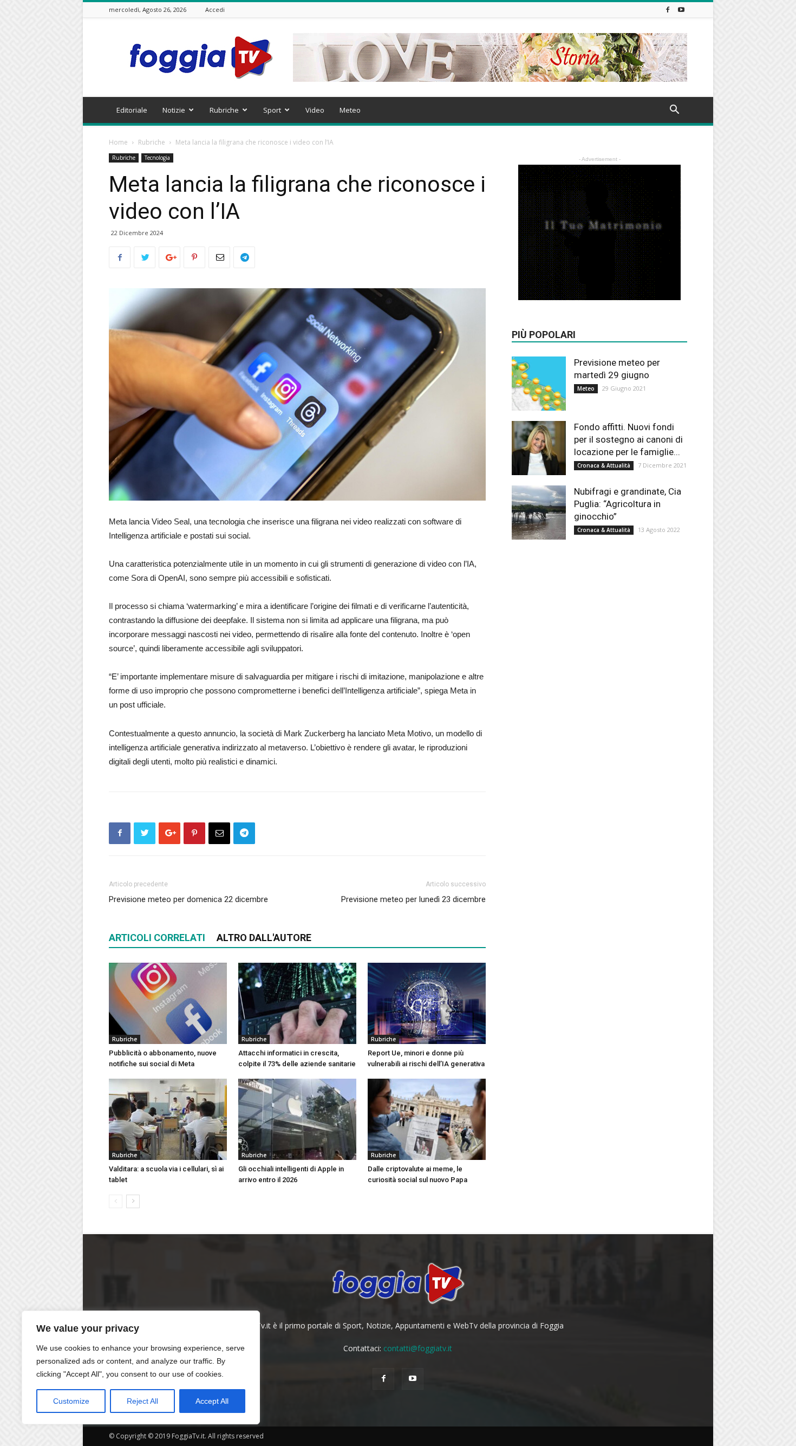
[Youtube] (681, 9)
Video (314, 110)
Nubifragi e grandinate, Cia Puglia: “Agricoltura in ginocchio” (627, 504)
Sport (272, 110)
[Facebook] (668, 9)
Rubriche (224, 110)
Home (118, 142)
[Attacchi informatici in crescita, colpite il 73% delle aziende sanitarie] (297, 1003)
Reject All (142, 1401)
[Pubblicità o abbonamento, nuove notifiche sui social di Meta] (168, 1003)
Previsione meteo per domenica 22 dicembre (188, 899)
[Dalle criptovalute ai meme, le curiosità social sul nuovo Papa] (427, 1119)
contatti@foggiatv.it (417, 1348)
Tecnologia (157, 157)
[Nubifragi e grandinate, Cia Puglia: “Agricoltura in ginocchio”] (539, 512)
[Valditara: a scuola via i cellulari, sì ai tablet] (168, 1119)
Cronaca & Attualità (603, 465)
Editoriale (131, 110)
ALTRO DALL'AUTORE (264, 937)
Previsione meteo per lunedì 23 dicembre (413, 899)
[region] (141, 1367)
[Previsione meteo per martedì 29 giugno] (539, 383)
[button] (674, 111)
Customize (71, 1401)
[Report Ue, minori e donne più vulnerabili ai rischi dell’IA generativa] (427, 1003)
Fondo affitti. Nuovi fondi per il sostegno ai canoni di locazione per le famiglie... (628, 439)
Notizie (173, 110)
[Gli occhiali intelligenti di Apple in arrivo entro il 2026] (297, 1119)
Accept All (212, 1401)
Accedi (215, 9)
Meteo (350, 110)
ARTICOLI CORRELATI (157, 937)
